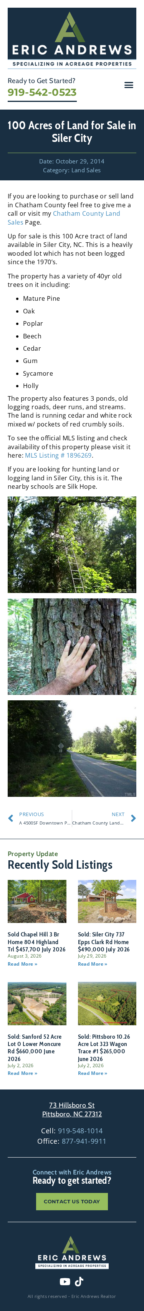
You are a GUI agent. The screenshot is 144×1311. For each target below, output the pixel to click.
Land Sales (86, 170)
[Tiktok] (79, 1281)
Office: (71, 1141)
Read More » (22, 964)
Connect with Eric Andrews (72, 1172)
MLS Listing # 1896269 (58, 455)
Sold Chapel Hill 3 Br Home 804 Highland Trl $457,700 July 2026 (36, 942)
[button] (129, 84)
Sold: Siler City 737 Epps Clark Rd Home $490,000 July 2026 (104, 942)
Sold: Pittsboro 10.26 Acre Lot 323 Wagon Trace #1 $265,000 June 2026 (104, 1048)
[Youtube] (65, 1281)
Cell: (72, 1130)
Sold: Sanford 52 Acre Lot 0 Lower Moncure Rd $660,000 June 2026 (35, 1048)
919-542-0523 (42, 92)
